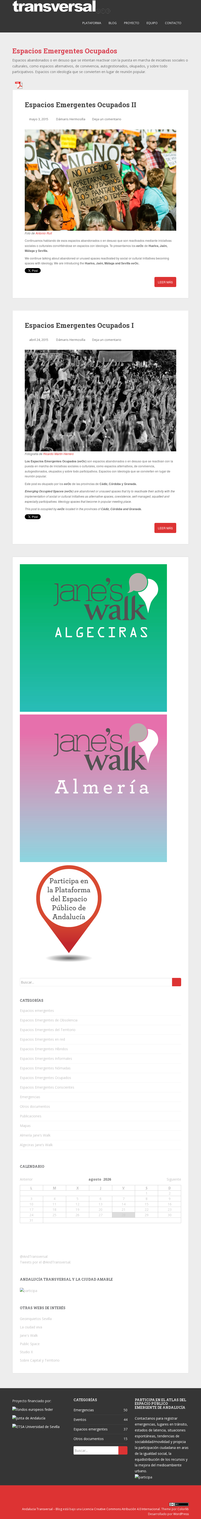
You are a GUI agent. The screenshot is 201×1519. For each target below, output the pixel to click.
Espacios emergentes (37, 1010)
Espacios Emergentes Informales (46, 1058)
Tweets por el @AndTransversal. (45, 1262)
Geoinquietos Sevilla (36, 1318)
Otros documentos (35, 1106)
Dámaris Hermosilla (70, 119)
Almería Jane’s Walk (35, 1135)
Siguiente (174, 1179)
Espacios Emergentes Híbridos (44, 1049)
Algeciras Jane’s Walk (36, 1144)
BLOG (113, 23)
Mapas (25, 1125)
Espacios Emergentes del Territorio (47, 1029)
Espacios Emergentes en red (42, 1039)
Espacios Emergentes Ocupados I (79, 325)
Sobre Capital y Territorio (40, 1360)
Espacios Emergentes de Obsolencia (48, 1020)
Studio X (26, 1352)
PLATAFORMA (91, 23)
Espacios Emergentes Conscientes (47, 1087)
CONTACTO (173, 23)
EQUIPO (152, 23)
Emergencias (30, 1096)
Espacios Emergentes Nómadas (45, 1068)
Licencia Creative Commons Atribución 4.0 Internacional (121, 1509)
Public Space (30, 1343)
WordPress (181, 1514)
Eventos (80, 1419)
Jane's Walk (29, 1335)
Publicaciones (30, 1116)
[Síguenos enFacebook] (88, 1493)
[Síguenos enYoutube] (111, 1493)
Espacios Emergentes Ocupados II (80, 104)
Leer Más (165, 282)
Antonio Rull (44, 233)
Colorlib (183, 1509)
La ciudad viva (31, 1327)
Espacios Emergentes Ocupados (45, 1077)
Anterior (26, 1179)
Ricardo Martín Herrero (58, 454)
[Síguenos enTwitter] (100, 1493)
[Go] (176, 982)
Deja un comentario (106, 119)
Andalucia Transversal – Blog (42, 1509)
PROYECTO (131, 23)
